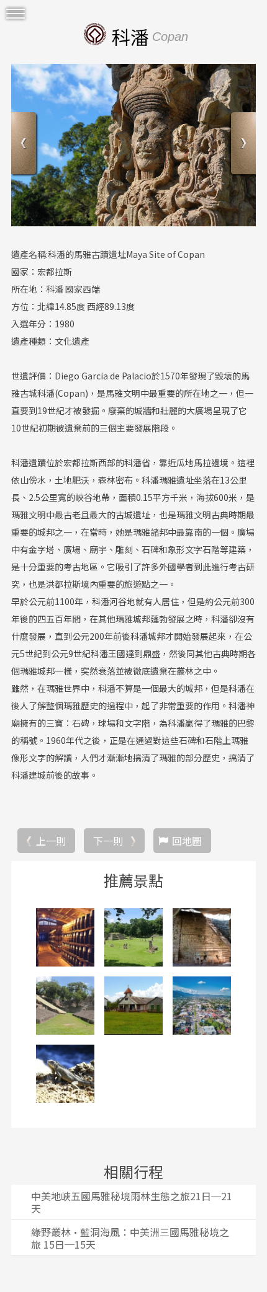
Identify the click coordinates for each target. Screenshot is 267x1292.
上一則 (51, 840)
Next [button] (242, 144)
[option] (133, 145)
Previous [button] (25, 144)
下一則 (108, 840)
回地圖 (187, 840)
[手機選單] (15, 14)
